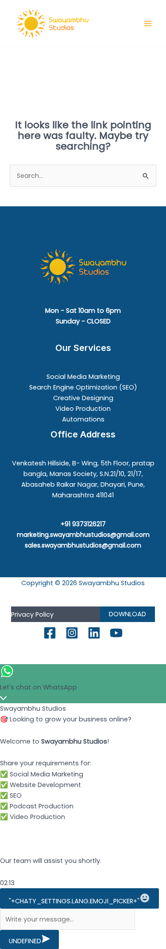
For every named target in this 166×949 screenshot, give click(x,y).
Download (127, 614)
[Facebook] (49, 632)
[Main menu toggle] (148, 23)
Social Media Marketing (83, 376)
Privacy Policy (32, 614)
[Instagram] (72, 632)
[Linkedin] (94, 632)
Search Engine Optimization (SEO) (83, 387)
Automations (83, 419)
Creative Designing (83, 398)
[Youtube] (116, 632)
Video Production (83, 408)
